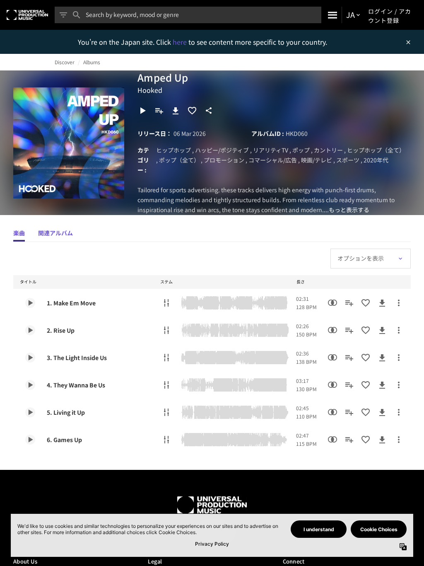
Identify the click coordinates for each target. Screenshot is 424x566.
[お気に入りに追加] (192, 111)
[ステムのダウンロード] (166, 303)
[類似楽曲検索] (332, 303)
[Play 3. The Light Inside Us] (30, 358)
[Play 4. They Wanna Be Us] (30, 385)
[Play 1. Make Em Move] (30, 303)
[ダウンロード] (176, 111)
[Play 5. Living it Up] (30, 412)
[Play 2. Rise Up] (30, 330)
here (180, 42)
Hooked (149, 90)
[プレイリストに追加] (159, 111)
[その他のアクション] (399, 303)
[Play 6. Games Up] (30, 440)
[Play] (142, 111)
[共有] (209, 111)
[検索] (331, 15)
